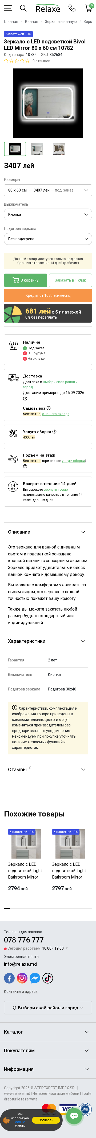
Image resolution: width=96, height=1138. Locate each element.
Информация (19, 1069)
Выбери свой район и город (48, 1007)
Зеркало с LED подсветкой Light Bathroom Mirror (25, 871)
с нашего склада (55, 414)
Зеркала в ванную (61, 21)
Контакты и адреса (21, 991)
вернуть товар (56, 489)
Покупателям (19, 1050)
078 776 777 (24, 940)
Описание (19, 532)
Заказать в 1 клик (70, 280)
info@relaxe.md (20, 964)
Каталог (13, 1032)
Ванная (31, 21)
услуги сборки (73, 461)
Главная (11, 21)
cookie (20, 1122)
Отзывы (19, 769)
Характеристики (26, 641)
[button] (48, 190)
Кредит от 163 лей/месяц (48, 295)
